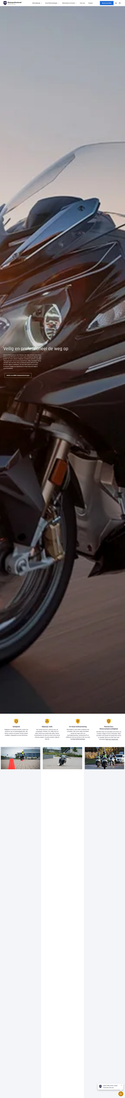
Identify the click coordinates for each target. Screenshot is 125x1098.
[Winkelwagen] (120, 3)
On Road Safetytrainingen (78, 739)
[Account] (116, 3)
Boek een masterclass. (112, 739)
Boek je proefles (106, 3)
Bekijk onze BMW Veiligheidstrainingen (18, 375)
